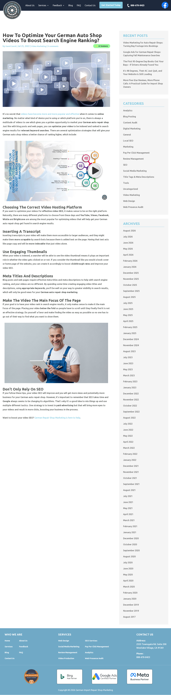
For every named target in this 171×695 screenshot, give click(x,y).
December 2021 (131, 466)
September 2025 (131, 291)
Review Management (133, 159)
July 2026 (128, 236)
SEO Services (91, 641)
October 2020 (130, 544)
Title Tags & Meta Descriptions (138, 177)
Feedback (57, 5)
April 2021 (128, 514)
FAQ (79, 5)
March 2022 (129, 448)
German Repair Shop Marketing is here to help (57, 417)
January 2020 (129, 599)
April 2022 (128, 442)
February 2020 (130, 592)
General (127, 134)
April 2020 (128, 580)
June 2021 (128, 502)
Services (42, 5)
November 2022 (131, 399)
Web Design (129, 201)
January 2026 (129, 267)
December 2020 (131, 538)
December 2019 (131, 605)
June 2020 (128, 568)
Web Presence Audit (133, 207)
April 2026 (128, 255)
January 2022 (129, 460)
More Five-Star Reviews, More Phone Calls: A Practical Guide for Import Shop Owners (143, 83)
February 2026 (130, 261)
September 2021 (131, 484)
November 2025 (131, 279)
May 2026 (128, 249)
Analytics (127, 110)
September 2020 (131, 550)
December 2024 (131, 339)
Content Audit (130, 122)
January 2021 (129, 532)
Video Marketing (38, 46)
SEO (125, 165)
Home (7, 641)
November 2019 (131, 611)
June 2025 (128, 309)
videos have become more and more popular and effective (50, 114)
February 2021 (130, 526)
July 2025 (128, 303)
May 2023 (128, 369)
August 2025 (129, 297)
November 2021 (131, 472)
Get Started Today (111, 5)
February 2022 (130, 454)
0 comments (53, 46)
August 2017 (129, 617)
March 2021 (129, 520)
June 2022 (128, 430)
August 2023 (129, 351)
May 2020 (128, 574)
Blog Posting (129, 116)
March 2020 (129, 586)
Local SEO (128, 140)
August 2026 (129, 230)
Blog (70, 5)
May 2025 (128, 315)
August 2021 (129, 490)
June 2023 (128, 363)
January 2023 (129, 387)
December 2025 (131, 273)
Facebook (165, 5)
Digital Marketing (131, 128)
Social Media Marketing (135, 171)
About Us (29, 5)
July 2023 (128, 357)
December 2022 (131, 393)
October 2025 (130, 285)
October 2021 (130, 478)
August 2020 (129, 556)
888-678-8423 (137, 5)
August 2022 (129, 417)
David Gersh (11, 46)
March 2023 (129, 375)
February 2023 (130, 381)
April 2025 (128, 321)
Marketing (128, 146)
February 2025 (130, 327)
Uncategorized (130, 189)
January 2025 (129, 333)
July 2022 (128, 424)
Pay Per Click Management (136, 153)
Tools (126, 183)
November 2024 (131, 345)
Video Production (66, 658)
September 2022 (131, 411)
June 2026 (128, 243)
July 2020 (128, 562)
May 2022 (128, 436)
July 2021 (128, 496)
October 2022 (130, 405)
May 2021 (128, 508)
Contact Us (90, 5)
